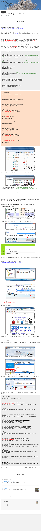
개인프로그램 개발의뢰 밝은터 (8, 481)
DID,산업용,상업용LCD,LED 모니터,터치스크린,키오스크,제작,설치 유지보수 (15, 489)
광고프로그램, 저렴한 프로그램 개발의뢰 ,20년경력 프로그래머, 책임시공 (14, 482)
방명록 (24, 7)
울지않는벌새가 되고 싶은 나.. (7, 502)
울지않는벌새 (20, 4)
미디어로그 (20, 7)
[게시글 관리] (5, 496)
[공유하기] (4, 496)
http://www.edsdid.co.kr (6, 486)
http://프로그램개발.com (6, 479)
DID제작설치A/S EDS (6, 488)
